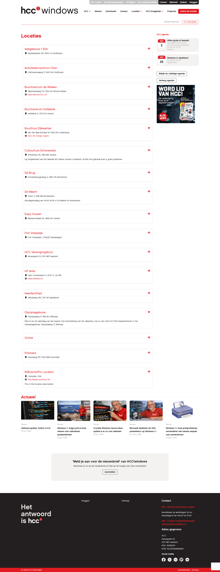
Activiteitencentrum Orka (41, 68)
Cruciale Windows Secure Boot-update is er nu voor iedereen (108, 430)
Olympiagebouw (35, 312)
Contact (163, 2)
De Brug (30, 172)
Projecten (171, 11)
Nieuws (98, 11)
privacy (195, 570)
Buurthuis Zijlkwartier (38, 128)
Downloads (111, 11)
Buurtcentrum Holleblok (40, 109)
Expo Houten (33, 214)
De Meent (31, 191)
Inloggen (193, 2)
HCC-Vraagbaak (153, 11)
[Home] (49, 11)
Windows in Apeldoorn (177, 58)
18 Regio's (130, 2)
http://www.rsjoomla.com (39, 379)
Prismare (30, 353)
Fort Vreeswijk (34, 233)
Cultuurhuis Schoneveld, (40, 150)
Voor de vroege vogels (38, 136)
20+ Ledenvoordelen (147, 2)
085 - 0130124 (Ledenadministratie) (178, 521)
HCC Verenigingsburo (39, 252)
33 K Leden (96, 2)
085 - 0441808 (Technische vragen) (178, 507)
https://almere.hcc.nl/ (37, 94)
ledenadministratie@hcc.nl (174, 524)
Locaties (135, 11)
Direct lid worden (188, 11)
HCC (86, 11)
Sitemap (125, 501)
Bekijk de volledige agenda (172, 73)
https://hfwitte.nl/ (35, 278)
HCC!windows (190, 22)
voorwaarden (184, 570)
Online (29, 338)
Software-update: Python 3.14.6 (35, 428)
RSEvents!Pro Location (39, 372)
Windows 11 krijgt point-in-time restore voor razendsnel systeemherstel (71, 431)
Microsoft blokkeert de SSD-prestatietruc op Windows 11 (143, 430)
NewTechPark (33, 293)
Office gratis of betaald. (178, 40)
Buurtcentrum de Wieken (41, 87)
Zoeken (183, 2)
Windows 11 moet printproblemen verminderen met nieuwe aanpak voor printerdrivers (181, 431)
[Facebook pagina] (164, 560)
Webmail (173, 2)
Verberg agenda (166, 80)
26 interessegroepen (113, 2)
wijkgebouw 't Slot (36, 49)
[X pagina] (170, 560)
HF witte (30, 271)
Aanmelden (110, 472)
